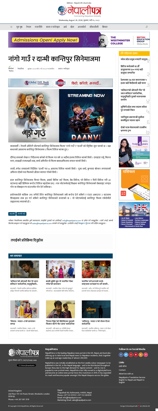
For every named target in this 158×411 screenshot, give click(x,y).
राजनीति (38, 27)
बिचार (105, 27)
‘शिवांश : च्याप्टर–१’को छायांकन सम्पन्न (22, 322)
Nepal (76, 3)
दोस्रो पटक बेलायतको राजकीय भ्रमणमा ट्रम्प (133, 129)
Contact (122, 370)
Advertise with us (126, 373)
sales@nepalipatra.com (42, 223)
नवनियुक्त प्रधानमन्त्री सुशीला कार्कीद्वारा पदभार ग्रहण (132, 119)
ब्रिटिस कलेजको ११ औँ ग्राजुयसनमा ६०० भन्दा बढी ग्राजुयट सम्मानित (132, 70)
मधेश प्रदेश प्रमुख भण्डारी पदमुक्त (134, 59)
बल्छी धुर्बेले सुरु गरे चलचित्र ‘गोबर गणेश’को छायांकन (59, 282)
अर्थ (65, 27)
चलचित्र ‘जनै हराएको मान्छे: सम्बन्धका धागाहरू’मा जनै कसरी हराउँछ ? (95, 284)
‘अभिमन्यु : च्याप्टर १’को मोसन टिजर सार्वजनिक (96, 322)
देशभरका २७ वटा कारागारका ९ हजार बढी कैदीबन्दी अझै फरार (134, 81)
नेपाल (28, 27)
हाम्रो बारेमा (123, 366)
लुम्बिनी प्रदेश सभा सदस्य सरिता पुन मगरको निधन (134, 108)
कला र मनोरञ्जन (53, 27)
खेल (72, 27)
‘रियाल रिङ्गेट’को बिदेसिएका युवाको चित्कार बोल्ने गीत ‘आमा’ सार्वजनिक (60, 322)
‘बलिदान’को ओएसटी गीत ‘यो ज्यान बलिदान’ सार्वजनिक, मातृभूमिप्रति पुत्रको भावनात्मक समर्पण (133, 95)
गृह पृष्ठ (19, 27)
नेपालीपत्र (21, 68)
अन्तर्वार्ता (82, 27)
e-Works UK (146, 406)
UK (81, 3)
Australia (87, 3)
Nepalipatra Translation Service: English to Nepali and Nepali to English (132, 380)
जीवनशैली (94, 27)
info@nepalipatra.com (71, 220)
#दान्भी (12, 214)
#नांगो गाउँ (21, 214)
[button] (11, 27)
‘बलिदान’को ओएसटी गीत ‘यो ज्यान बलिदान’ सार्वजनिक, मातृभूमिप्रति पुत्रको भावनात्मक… (24, 284)
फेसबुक (81, 223)
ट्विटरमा (87, 223)
